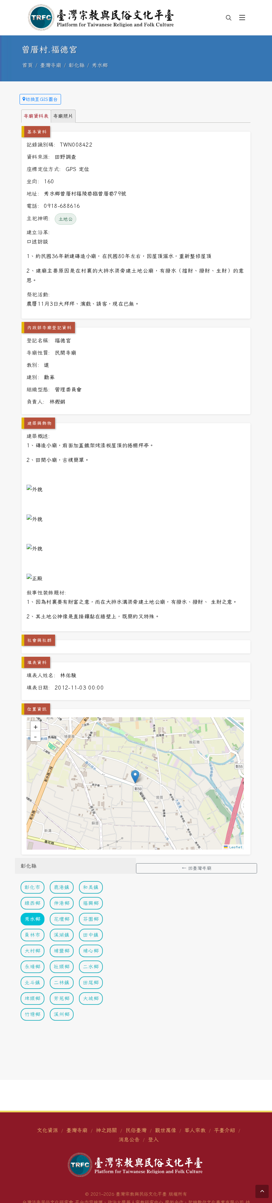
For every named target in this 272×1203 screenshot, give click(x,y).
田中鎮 (91, 935)
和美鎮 (91, 887)
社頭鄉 (62, 966)
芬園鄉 (91, 919)
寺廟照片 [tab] (63, 116)
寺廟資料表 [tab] (36, 116)
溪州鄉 (62, 1014)
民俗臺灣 (136, 1130)
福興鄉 (91, 903)
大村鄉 (32, 951)
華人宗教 (195, 1130)
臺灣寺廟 (50, 65)
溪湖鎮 (62, 935)
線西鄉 (32, 903)
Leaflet (235, 847)
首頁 (27, 65)
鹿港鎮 (62, 887)
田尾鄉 (91, 982)
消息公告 (129, 1139)
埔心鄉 (91, 951)
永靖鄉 (32, 966)
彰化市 (32, 887)
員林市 (32, 935)
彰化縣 (77, 65)
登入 (153, 1139)
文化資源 (47, 1130)
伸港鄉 (62, 903)
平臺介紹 (224, 1130)
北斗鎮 (32, 982)
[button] (242, 17)
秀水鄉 (100, 65)
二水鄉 (91, 966)
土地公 (65, 219)
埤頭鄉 (32, 998)
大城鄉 (91, 998)
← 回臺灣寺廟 (196, 868)
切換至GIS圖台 (41, 99)
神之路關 (106, 1130)
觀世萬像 (165, 1130)
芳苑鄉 (62, 998)
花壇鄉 (62, 919)
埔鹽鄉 (62, 951)
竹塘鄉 (32, 1014)
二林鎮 (62, 982)
